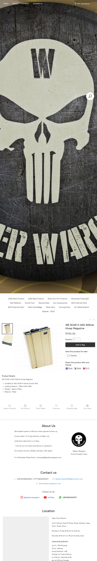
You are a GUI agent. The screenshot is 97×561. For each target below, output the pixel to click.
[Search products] (90, 96)
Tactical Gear (43, 303)
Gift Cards (87, 408)
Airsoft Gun (30, 303)
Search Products (10, 408)
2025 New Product (36, 299)
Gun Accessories (60, 303)
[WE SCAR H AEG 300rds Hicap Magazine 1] (7, 340)
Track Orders (40, 408)
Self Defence (15, 303)
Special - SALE (48, 311)
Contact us (37, 3)
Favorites (56, 408)
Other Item (50, 307)
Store (6, 3)
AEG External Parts (16, 307)
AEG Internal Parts (79, 303)
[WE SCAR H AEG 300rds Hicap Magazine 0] (7, 328)
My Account (25, 408)
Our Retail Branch (81, 307)
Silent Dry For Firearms (57, 299)
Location (25, 3)
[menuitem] (90, 319)
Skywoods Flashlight (80, 299)
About (15, 3)
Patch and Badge (35, 307)
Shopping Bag (72, 408)
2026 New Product (16, 299)
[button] (72, 356)
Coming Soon (64, 307)
